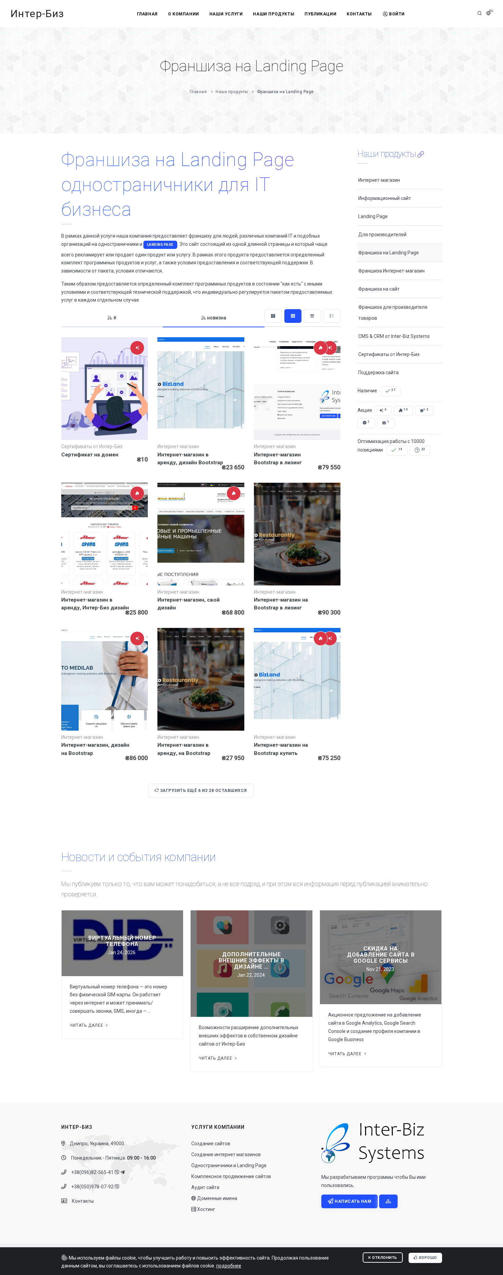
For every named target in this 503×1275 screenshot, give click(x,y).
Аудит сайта (205, 1187)
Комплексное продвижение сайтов (231, 1176)
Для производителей (382, 234)
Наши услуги (226, 14)
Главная (147, 14)
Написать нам (353, 1201)
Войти (397, 14)
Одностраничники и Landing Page (229, 1165)
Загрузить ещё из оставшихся (203, 790)
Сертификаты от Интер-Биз (389, 354)
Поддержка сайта (378, 372)
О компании (183, 14)
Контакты (359, 14)
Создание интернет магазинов (226, 1154)
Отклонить (384, 1257)
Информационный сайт (384, 198)
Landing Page (160, 245)
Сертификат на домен (89, 455)
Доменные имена (216, 1198)
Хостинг (205, 1209)
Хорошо (427, 1257)
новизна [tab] (216, 317)
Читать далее (87, 1025)
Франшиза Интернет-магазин (391, 271)
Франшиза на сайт (379, 289)
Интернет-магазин (379, 180)
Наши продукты (273, 14)
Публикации (320, 14)
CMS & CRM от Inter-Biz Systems (394, 336)
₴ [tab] (115, 317)
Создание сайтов (210, 1143)
